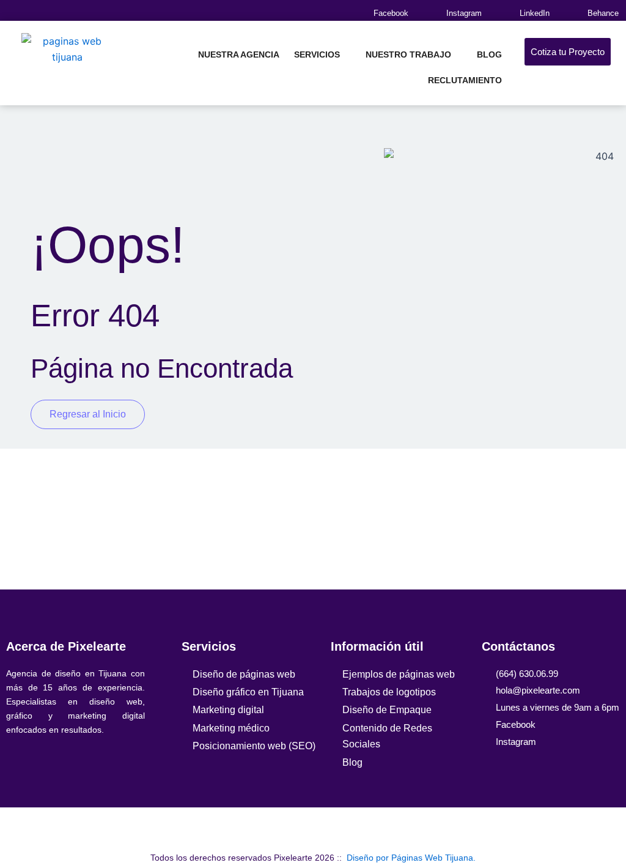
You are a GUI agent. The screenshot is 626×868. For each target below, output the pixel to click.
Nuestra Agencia (238, 54)
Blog (489, 54)
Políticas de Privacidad (252, 828)
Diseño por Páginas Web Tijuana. (411, 857)
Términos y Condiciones (377, 828)
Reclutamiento (465, 80)
